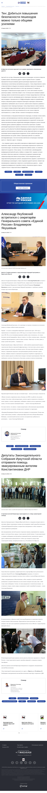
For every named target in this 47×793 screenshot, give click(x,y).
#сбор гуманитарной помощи (9, 701)
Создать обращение (23, 188)
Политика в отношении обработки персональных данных (23, 778)
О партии (4, 745)
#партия (38, 171)
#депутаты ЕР (32, 701)
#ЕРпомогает (34, 698)
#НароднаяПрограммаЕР (21, 446)
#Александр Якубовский (30, 449)
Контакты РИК (5, 747)
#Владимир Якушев (16, 449)
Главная (3, 6)
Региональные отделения (37, 745)
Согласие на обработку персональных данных (23, 779)
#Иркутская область (35, 446)
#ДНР (22, 701)
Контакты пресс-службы (22, 747)
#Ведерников (41, 701)
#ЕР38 (10, 446)
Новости (17, 6)
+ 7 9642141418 (23, 752)
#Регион (8, 171)
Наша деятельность (10, 6)
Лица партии (20, 745)
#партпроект (19, 174)
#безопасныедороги (28, 171)
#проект (28, 174)
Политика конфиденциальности (23, 777)
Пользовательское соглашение (23, 776)
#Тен (17, 171)
